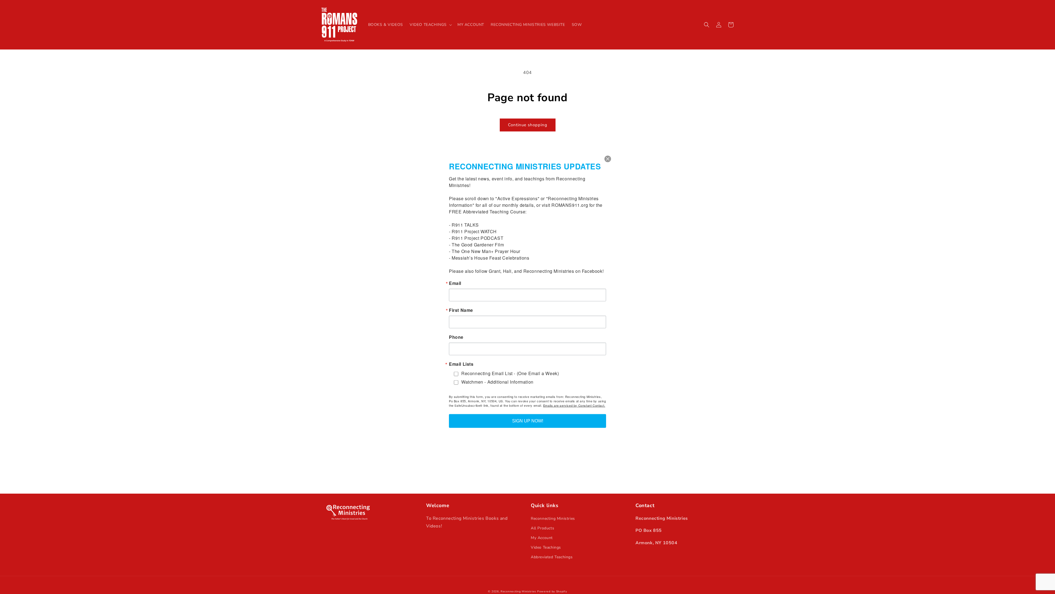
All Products (542, 528)
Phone (456, 337)
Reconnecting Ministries (553, 518)
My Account (542, 537)
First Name (461, 310)
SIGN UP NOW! (527, 420)
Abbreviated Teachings (552, 557)
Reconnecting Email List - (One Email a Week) (510, 373)
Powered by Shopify (552, 591)
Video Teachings (546, 547)
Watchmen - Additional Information (497, 382)
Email (455, 283)
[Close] (607, 159)
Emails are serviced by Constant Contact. (574, 405)
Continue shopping (527, 125)
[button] (430, 25)
